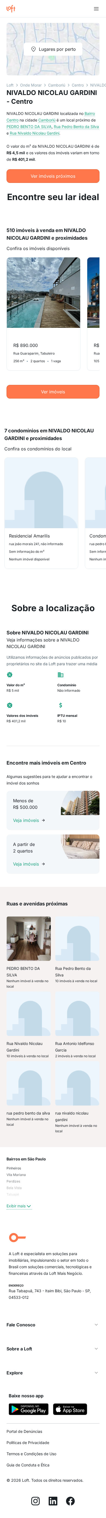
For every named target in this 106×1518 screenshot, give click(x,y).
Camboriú (56, 85)
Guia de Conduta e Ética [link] (28, 1465)
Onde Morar (31, 85)
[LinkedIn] (53, 1502)
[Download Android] (29, 1410)
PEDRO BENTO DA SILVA (29, 126)
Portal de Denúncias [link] (24, 1431)
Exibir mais (16, 1206)
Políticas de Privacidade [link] (28, 1442)
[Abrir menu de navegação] (96, 8)
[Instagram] (35, 1502)
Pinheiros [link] (14, 1168)
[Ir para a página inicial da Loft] (13, 8)
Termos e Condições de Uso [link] (31, 1453)
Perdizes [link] (13, 1181)
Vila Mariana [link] (16, 1175)
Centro (78, 85)
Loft (10, 85)
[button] (53, 1324)
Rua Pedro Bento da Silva (76, 126)
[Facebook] (70, 1502)
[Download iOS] (70, 1410)
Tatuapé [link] (13, 1194)
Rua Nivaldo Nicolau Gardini (34, 133)
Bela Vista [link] (14, 1188)
